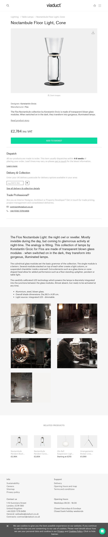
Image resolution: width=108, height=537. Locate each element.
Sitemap (11, 489)
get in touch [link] (60, 161)
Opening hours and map (65, 486)
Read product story (20, 120)
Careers (10, 486)
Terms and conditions (64, 489)
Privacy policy (13, 492)
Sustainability (13, 483)
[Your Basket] (95, 5)
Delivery (58, 483)
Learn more (12, 166)
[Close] (7, 526)
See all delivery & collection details (23, 188)
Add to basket (54, 140)
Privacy (60, 531)
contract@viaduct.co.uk (21, 207)
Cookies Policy (75, 531)
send (27, 183)
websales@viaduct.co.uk (27, 514)
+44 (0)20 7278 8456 (19, 211)
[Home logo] (54, 5)
